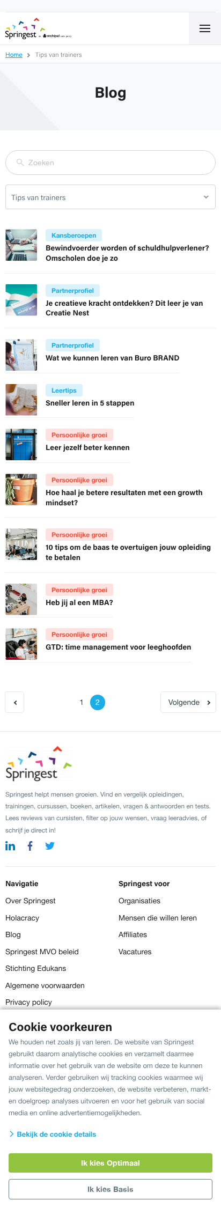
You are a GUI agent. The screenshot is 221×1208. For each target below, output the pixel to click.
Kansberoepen (73, 235)
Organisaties (139, 900)
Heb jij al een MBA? (79, 602)
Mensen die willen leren (158, 918)
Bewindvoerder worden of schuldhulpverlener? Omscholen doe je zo (127, 252)
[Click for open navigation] (205, 28)
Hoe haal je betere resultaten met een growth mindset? (124, 497)
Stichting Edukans (35, 968)
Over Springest (30, 900)
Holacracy (22, 918)
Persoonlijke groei (79, 435)
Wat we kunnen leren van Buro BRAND (113, 357)
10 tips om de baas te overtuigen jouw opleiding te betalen (128, 552)
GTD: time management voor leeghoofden (118, 647)
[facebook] (30, 847)
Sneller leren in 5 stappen (90, 402)
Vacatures (135, 951)
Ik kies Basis (110, 1189)
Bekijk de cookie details (55, 1134)
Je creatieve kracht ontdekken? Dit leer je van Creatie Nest (124, 308)
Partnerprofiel (72, 290)
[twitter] (50, 847)
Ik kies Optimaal (110, 1162)
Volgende (184, 702)
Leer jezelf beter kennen (88, 447)
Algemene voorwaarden (45, 985)
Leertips (64, 390)
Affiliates (133, 934)
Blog (13, 934)
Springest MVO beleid (42, 951)
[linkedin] (10, 847)
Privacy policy (28, 1002)
